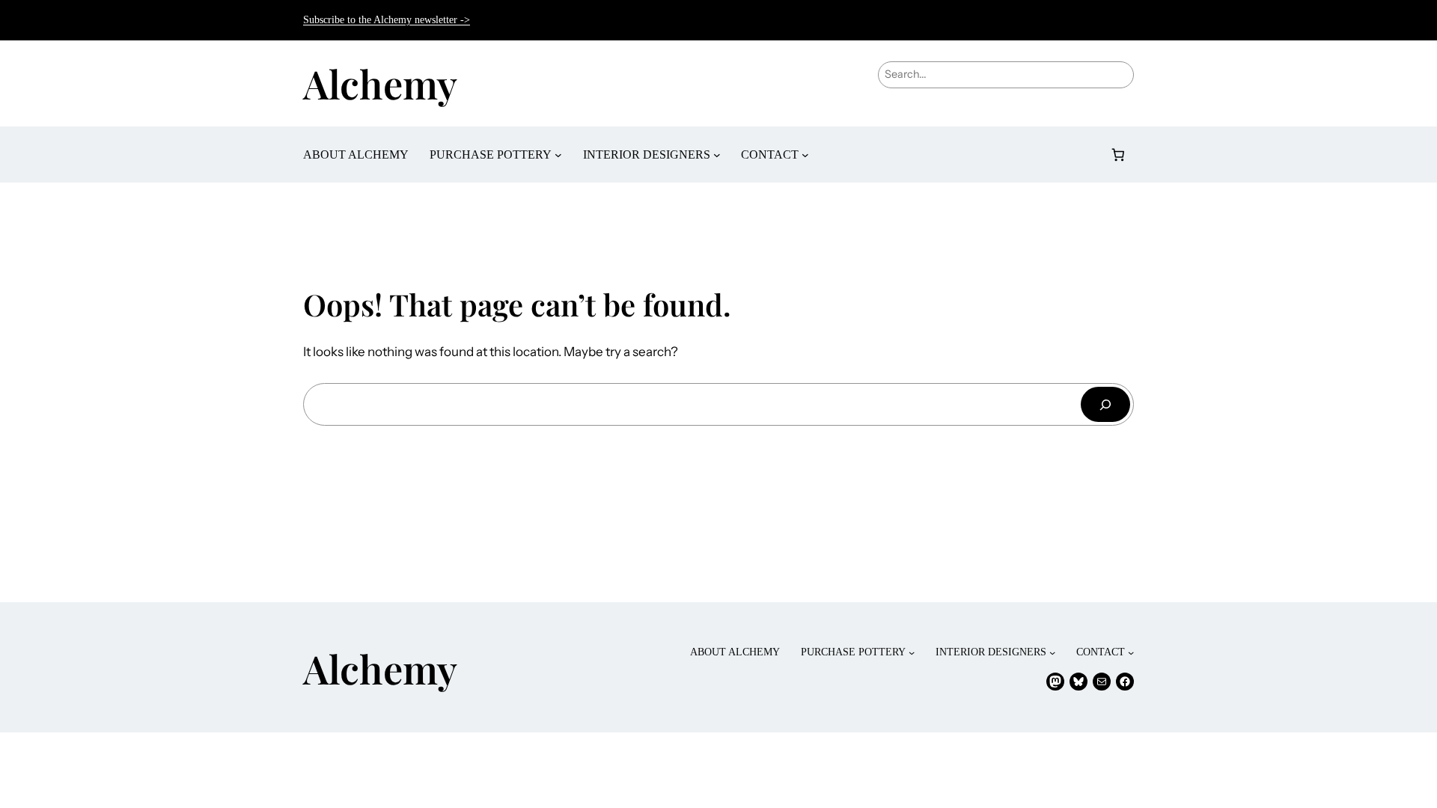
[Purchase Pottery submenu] (558, 155)
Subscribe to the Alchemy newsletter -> (386, 19)
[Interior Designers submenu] (717, 155)
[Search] (1105, 404)
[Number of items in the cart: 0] (1118, 154)
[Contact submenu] (805, 155)
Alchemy (380, 83)
